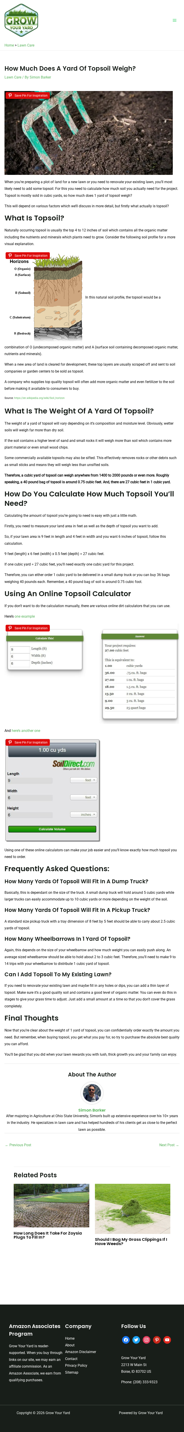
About (69, 1345)
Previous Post (18, 1145)
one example (25, 616)
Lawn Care (26, 45)
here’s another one (26, 731)
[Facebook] (126, 1339)
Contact (71, 1359)
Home (9, 45)
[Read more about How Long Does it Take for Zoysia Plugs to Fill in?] (51, 1205)
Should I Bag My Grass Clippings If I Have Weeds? (131, 1241)
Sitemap (71, 1372)
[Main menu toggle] (174, 20)
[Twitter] (136, 1339)
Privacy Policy (76, 1365)
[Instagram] (146, 1339)
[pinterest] (157, 1339)
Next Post (169, 1145)
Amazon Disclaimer (80, 1352)
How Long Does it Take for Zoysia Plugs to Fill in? (48, 1235)
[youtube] (167, 1339)
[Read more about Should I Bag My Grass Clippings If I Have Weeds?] (132, 1208)
